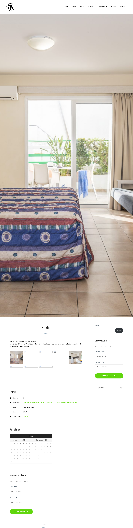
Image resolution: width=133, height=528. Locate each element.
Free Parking (49, 403)
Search (97, 325)
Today (31, 436)
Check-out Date (15, 498)
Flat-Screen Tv (39, 403)
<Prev (16, 436)
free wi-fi (57, 403)
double (25, 417)
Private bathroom (72, 403)
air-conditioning (28, 403)
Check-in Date (14, 486)
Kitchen (63, 403)
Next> (45, 436)
